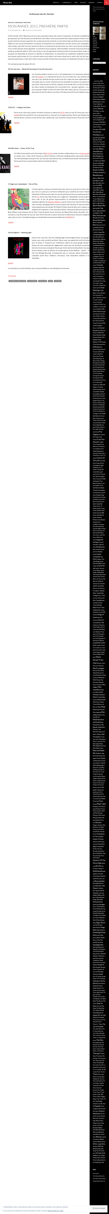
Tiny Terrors (100, 1079)
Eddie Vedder (99, 391)
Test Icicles (101, 996)
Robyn (102, 897)
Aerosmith (101, 90)
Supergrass (97, 981)
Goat (104, 479)
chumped (96, 281)
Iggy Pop (99, 542)
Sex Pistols (96, 917)
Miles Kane (42, 281)
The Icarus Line (98, 1020)
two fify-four (101, 1103)
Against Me (96, 92)
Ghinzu (98, 472)
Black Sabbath (97, 211)
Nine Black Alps (98, 748)
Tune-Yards (100, 1099)
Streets (103, 967)
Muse (95, 725)
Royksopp (96, 904)
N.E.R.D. (95, 732)
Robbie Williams (98, 895)
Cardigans (96, 256)
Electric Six (100, 400)
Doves (95, 371)
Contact (100, 2)
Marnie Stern (97, 670)
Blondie (103, 215)
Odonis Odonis (100, 763)
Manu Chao (101, 663)
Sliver (103, 930)
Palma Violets (97, 781)
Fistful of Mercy (100, 427)
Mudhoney (99, 722)
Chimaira (99, 272)
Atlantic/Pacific (97, 140)
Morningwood (97, 712)
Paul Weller (101, 799)
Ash (103, 138)
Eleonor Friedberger (99, 405)
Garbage (95, 465)
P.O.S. (103, 778)
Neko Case (101, 737)
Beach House (99, 167)
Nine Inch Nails (98, 750)
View (101, 1121)
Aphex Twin (100, 124)
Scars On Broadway (99, 906)
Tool (100, 1085)
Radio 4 (101, 868)
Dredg (100, 373)
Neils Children (97, 734)
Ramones (99, 878)
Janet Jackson (100, 568)
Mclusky (95, 682)
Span (94, 947)
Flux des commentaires (99, 1178)
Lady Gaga (96, 627)
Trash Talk (100, 1094)
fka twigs (95, 429)
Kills (104, 612)
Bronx (98, 248)
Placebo (98, 822)
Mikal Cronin (97, 697)
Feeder (99, 423)
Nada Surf (102, 732)
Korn (100, 620)
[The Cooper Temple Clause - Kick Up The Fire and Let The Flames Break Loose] (96, 42)
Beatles (96, 175)
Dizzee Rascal (99, 367)
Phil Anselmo (99, 813)
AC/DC (95, 90)
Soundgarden (98, 945)
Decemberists (101, 344)
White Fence (101, 1141)
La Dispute (100, 625)
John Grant (96, 588)
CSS (104, 307)
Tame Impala (101, 990)
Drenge (95, 376)
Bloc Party (97, 215)
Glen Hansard (97, 479)
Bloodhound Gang (98, 218)
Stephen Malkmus (54, 202)
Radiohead (97, 871)
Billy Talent (96, 192)
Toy (99, 1090)
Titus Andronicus (98, 1081)
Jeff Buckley (100, 572)
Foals (97, 432)
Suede (101, 974)
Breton (95, 239)
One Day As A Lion (98, 772)
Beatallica (102, 172)
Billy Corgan (100, 190)
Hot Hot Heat (97, 526)
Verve (98, 1121)
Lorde (97, 648)
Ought (95, 778)
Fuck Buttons (97, 449)
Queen (98, 858)
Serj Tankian (102, 915)
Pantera (95, 785)
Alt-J (99, 113)
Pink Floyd (101, 815)
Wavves (95, 1132)
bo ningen (99, 232)
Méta (75, 2)
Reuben (101, 888)
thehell (102, 1010)
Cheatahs (99, 265)
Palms (103, 781)
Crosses (100, 307)
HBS (102, 513)
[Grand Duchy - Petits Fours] (103, 36)
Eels (94, 394)
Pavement (96, 801)
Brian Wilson (101, 239)
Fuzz (101, 461)
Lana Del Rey (100, 629)
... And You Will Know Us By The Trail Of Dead (98, 83)
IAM (97, 537)
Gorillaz (95, 488)
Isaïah (94, 554)
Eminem (95, 409)
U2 (101, 1106)
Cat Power (100, 258)
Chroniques (66, 2)
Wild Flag (100, 1146)
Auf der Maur (100, 146)
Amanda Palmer (98, 115)
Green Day (100, 495)
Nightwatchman (101, 746)
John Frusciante (98, 586)
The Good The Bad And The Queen (98, 1008)
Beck (101, 175)
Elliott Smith (97, 407)
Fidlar (103, 423)
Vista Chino (100, 1123)
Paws (101, 801)
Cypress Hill (100, 309)
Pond (99, 829)
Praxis (95, 834)
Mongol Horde (100, 709)
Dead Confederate (98, 333)
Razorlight (96, 883)
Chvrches (102, 281)
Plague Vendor (98, 825)
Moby (99, 707)
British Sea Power (98, 241)
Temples (95, 996)
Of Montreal (96, 770)
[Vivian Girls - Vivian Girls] (103, 30)
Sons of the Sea (98, 940)
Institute (98, 549)
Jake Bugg (96, 561)
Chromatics (101, 278)
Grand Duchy (97, 492)
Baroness (98, 161)
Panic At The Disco (98, 783)
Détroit (102, 385)
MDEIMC (69, 217)
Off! (94, 765)
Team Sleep (96, 992)
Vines (95, 1123)
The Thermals (97, 1060)
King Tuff (99, 617)
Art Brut (99, 138)
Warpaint (102, 1130)
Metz (97, 692)
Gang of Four (100, 463)
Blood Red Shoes (99, 220)
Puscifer (98, 856)
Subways (96, 974)
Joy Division (99, 598)
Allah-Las (99, 111)
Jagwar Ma (100, 559)
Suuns (99, 983)
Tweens (95, 1103)
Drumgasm (96, 378)
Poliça (95, 829)
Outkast (99, 778)
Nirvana (96, 753)
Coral (95, 300)
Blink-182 (99, 213)
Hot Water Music (100, 528)
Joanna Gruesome (99, 583)
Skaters (100, 925)
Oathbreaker (97, 761)
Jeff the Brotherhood (99, 574)
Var (96, 1116)
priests (98, 841)
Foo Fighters (32, 281)
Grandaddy (101, 490)
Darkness (99, 323)
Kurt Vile (101, 622)
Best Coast (99, 181)
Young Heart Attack (99, 1157)
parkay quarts (97, 787)
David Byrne (101, 330)
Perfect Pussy (100, 809)
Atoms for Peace (98, 142)
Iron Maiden (99, 552)
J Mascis (100, 581)
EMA (103, 407)
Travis (95, 1096)
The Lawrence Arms (99, 1035)
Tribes (98, 1096)
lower (100, 650)
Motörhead (97, 719)
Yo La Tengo (101, 1155)
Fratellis (100, 442)
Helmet (99, 517)
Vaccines (58, 281)
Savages (102, 904)
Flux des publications (99, 1176)
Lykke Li (99, 652)
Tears (101, 992)
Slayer (98, 927)
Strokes (40, 77)
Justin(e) (95, 603)
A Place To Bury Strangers (99, 127)
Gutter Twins (101, 508)
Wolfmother (97, 1149)
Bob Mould (100, 227)
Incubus (99, 547)
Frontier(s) (101, 446)
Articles (55, 2)
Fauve (95, 423)
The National (97, 1042)
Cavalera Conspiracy (99, 260)
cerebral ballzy (97, 262)
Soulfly (95, 942)
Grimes (103, 497)
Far (38, 197)
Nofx (98, 758)
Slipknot (99, 930)
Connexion (96, 1173)
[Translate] (12, 276)
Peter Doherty (97, 811)
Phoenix (95, 815)
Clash (97, 288)
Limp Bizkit (97, 643)
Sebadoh (95, 913)
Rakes (98, 876)
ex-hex (99, 413)
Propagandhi (100, 846)
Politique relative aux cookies (55, 1211)
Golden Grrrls (99, 485)
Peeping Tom (97, 806)
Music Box (7, 2)
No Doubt (96, 756)
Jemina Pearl (97, 576)
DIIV (94, 358)
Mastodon (99, 675)
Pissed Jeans (97, 818)
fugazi (100, 451)
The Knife (97, 1031)
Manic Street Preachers (98, 660)
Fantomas (99, 418)
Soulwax (100, 942)
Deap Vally (101, 337)
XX (97, 1153)
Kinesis (95, 615)
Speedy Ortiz (97, 949)
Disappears (96, 363)
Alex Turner (48, 153)
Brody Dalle (96, 243)
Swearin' (96, 986)
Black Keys (101, 199)
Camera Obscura (98, 254)
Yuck (96, 1162)
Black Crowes (97, 196)
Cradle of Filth (97, 304)
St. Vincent (102, 954)
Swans (103, 983)
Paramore (101, 785)
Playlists (83, 2)
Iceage (98, 540)
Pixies (97, 820)
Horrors (98, 522)
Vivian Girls (96, 1125)
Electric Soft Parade (99, 403)
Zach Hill (101, 1162)
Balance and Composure (98, 158)
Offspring (99, 765)
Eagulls (99, 389)
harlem (95, 513)
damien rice (99, 314)
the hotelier (100, 1017)
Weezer (99, 1137)
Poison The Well (99, 827)
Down (99, 371)
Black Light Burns (98, 203)
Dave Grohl (96, 328)
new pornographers (99, 739)
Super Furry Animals (99, 978)
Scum (103, 911)
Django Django (97, 369)
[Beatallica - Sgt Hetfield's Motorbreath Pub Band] (96, 30)
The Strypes (101, 1058)
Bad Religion (97, 156)
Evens (100, 409)
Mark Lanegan (98, 668)
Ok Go (102, 770)
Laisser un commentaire (33, 30)
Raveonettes (100, 881)
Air (101, 92)
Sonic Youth (100, 937)
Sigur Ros (99, 922)
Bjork (101, 192)
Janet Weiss (96, 570)
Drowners (101, 376)
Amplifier (99, 118)
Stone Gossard (100, 962)
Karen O (99, 607)
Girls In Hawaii (100, 474)
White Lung (97, 1144)
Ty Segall (96, 1106)
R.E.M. (62, 112)
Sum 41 (95, 976)
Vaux (98, 1116)
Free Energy (96, 444)
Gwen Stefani (97, 510)
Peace (95, 804)
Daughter (99, 325)
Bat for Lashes (97, 165)
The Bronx (99, 1001)
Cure (94, 309)
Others (103, 776)
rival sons (101, 893)
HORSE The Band (98, 524)
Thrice (95, 1074)
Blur (94, 225)
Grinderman (96, 499)
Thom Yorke (101, 1072)
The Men (99, 1040)
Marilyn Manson (98, 666)
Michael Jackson (99, 695)
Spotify (11, 97)
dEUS (100, 352)
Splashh (95, 954)
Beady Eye (96, 170)
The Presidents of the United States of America (98, 1049)
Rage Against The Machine (99, 873)
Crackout (99, 302)
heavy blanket (97, 515)
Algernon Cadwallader (17, 281)
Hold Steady (101, 520)
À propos (91, 2)
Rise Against (96, 890)
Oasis (103, 758)
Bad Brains (100, 154)
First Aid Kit (97, 425)
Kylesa (95, 625)
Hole (94, 522)
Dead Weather (97, 335)
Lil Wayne (101, 640)
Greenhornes (97, 497)
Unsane (103, 1108)
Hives (95, 520)
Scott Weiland (97, 909)
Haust (99, 513)
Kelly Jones (101, 610)
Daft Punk (96, 311)
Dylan (98, 382)
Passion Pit (100, 794)
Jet (97, 579)
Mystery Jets (97, 729)
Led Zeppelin (99, 638)
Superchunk (102, 976)
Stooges (98, 967)
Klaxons (95, 620)
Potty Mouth (100, 831)
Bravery (101, 237)
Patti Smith (96, 796)
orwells (98, 776)
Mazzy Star (99, 680)
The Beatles (96, 999)
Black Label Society (99, 201)
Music (99, 725)
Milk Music (96, 702)
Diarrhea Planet (98, 356)
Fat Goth (103, 420)
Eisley (95, 398)
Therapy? (96, 1053)
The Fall (99, 1006)
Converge (98, 295)
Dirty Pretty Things (99, 361)
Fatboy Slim (96, 420)
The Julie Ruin (97, 1029)
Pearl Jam (101, 803)
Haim (103, 510)
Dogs (103, 369)
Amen (94, 118)
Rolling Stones (98, 902)
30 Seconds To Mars (99, 88)
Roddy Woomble (98, 899)
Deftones (96, 347)
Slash (94, 927)
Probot (100, 844)
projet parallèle (85, 153)
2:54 (103, 86)
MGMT (101, 692)
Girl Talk (95, 476)
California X (101, 252)
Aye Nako (96, 149)
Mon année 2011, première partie (38, 26)
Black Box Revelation (99, 194)
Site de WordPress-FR (99, 1181)
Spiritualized (100, 951)
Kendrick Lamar (98, 612)
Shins (94, 923)
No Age (101, 753)
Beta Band (96, 183)
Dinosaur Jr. (100, 358)
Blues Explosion (97, 222)
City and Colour (98, 283)
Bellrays (95, 178)
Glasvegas (101, 476)
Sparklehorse (100, 947)
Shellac (102, 920)
